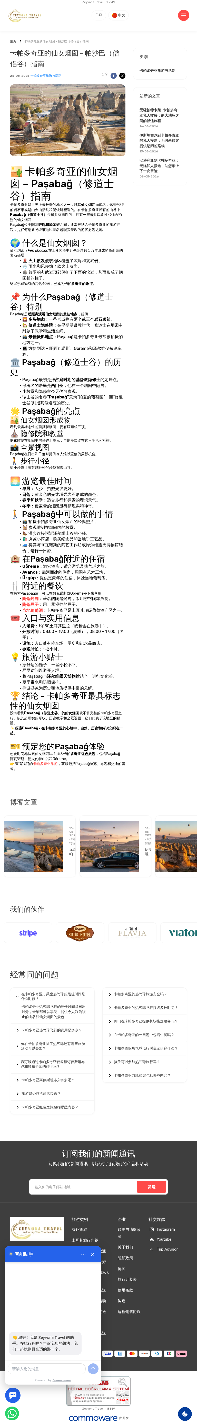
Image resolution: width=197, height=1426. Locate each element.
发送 (151, 1186)
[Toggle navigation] (183, 15)
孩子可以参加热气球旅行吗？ (137, 1062)
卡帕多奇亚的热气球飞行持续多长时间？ (146, 1008)
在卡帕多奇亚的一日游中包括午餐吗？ (144, 1035)
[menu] (83, 1254)
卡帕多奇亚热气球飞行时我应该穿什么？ (146, 1048)
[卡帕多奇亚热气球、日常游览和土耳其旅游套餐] (25, 15)
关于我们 (125, 1247)
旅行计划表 (127, 1279)
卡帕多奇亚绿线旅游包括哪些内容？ (142, 1075)
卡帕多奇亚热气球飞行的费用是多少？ (52, 1030)
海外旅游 (79, 1229)
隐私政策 (125, 1258)
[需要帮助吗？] (13, 1395)
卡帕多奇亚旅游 (45, 764)
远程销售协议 (129, 1311)
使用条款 (125, 1290)
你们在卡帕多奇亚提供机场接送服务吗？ (146, 1021)
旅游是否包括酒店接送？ (41, 1093)
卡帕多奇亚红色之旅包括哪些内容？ (50, 1107)
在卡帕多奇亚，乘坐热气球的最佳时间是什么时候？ (53, 996)
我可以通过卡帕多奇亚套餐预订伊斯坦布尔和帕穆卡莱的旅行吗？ (53, 1064)
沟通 (121, 1301)
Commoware (62, 1380)
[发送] (93, 1368)
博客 (121, 1268)
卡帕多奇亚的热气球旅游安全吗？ (140, 994)
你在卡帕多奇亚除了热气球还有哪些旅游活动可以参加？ (53, 1046)
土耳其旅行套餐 (85, 1240)
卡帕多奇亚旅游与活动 (46, 75)
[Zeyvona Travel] (37, 1229)
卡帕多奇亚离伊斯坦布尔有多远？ (48, 1080)
